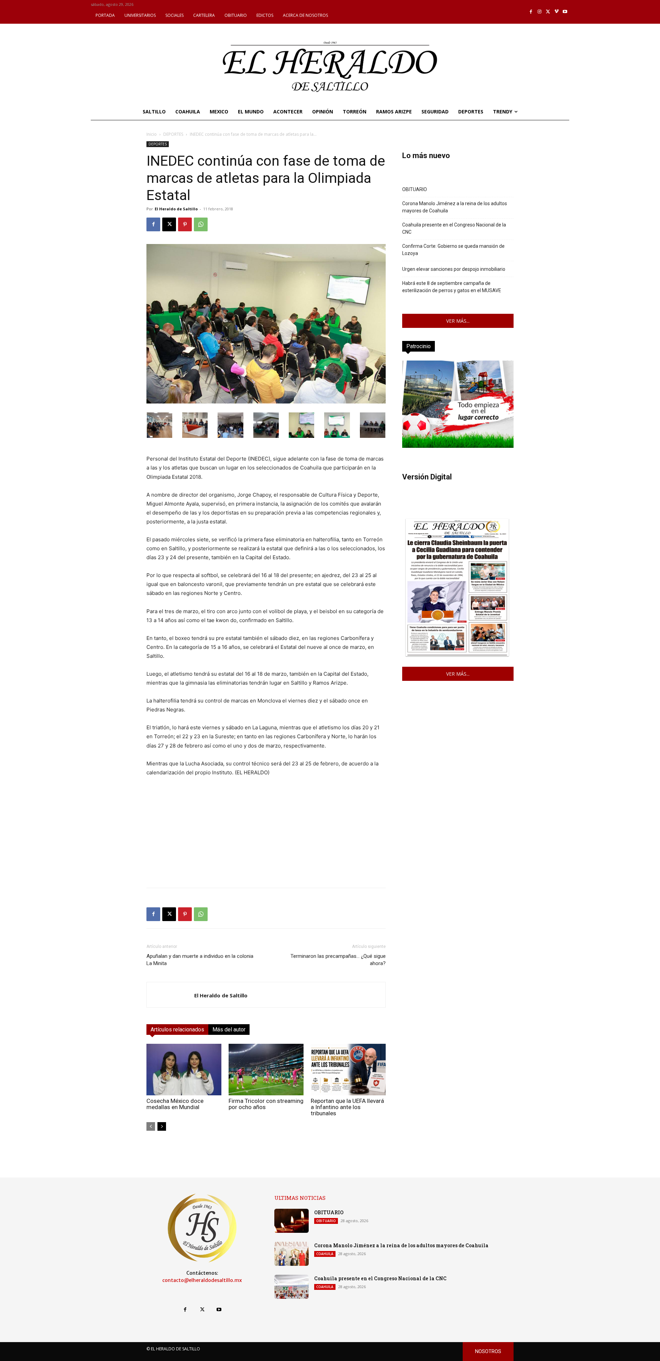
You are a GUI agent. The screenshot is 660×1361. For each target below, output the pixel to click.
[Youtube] (565, 12)
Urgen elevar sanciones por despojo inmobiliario (453, 269)
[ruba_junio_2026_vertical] (458, 446)
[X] (548, 12)
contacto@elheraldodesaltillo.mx (202, 1280)
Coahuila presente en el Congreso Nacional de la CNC (454, 228)
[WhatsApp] (201, 224)
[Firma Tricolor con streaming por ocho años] (266, 1069)
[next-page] (161, 1126)
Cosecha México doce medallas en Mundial (175, 1103)
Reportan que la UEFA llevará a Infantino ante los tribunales (347, 1107)
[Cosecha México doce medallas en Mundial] (183, 1069)
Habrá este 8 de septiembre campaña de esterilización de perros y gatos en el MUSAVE (451, 286)
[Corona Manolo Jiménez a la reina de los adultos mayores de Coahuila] (291, 1254)
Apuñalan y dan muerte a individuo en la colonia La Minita (199, 959)
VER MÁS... (458, 321)
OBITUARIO (414, 189)
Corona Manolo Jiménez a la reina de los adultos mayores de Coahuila (454, 207)
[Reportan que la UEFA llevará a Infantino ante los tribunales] (348, 1069)
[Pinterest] (185, 224)
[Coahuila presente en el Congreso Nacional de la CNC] (291, 1287)
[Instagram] (539, 12)
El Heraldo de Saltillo (176, 208)
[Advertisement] (266, 834)
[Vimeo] (556, 12)
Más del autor (228, 1029)
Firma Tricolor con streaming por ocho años (266, 1103)
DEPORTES (173, 134)
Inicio (151, 134)
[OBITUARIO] (291, 1221)
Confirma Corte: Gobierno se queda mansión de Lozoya (453, 249)
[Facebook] (531, 12)
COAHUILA (324, 1253)
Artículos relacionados (177, 1029)
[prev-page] (150, 1126)
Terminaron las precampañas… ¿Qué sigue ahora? (338, 959)
